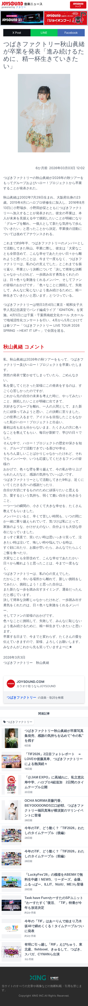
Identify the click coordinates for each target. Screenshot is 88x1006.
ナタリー (21, 7)
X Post (16, 32)
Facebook (71, 32)
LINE (44, 32)
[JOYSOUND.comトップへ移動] (78, 5)
